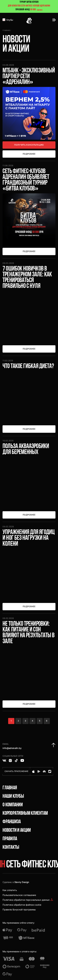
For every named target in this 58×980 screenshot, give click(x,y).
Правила (10, 838)
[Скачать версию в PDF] (52, 899)
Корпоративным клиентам (25, 813)
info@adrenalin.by (12, 748)
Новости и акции (17, 830)
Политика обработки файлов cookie (22, 904)
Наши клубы (13, 796)
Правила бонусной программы (19, 909)
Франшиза (12, 821)
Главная (6, 30)
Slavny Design (21, 882)
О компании (13, 805)
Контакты (11, 847)
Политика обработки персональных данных (26, 899)
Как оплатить (10, 890)
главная (10, 788)
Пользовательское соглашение (19, 895)
